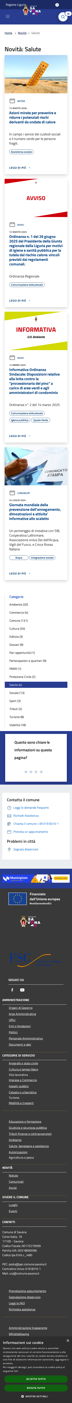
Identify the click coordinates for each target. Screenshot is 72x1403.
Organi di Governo (20, 1007)
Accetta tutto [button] (36, 1379)
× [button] (67, 1340)
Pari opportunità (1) (22, 652)
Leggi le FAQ (17, 1303)
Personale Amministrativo (26, 1038)
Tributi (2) (15, 709)
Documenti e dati (20, 1044)
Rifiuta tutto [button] (36, 1388)
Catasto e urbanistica (22, 1092)
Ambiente (15, 1140)
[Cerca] (64, 17)
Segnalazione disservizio (25, 1297)
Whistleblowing (19, 1334)
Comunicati (23, 493)
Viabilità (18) (17, 725)
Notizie (21, 101)
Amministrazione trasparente (28, 1328)
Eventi (13, 1211)
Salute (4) (15, 684)
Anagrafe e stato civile (23, 1063)
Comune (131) (18, 620)
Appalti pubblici (19, 1086)
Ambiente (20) (18, 604)
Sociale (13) (16, 693)
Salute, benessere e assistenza (29, 1146)
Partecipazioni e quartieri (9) (27, 660)
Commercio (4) (18, 612)
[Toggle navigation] (7, 16)
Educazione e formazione (25, 1121)
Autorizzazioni (18, 1152)
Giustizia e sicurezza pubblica (28, 1127)
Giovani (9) (16, 644)
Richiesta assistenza (22, 1309)
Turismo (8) (16, 717)
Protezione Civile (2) (22, 676)
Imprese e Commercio (23, 1080)
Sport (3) (15, 701)
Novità (22, 33)
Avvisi (20, 225)
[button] (36, 1396)
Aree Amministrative (22, 1014)
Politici (13, 1032)
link (16, 1371)
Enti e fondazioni (20, 1026)
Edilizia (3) (16, 636)
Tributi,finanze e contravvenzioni (30, 1133)
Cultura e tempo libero (23, 1069)
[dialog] (36, 1370)
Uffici (12, 1020)
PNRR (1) (15, 668)
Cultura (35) (17, 628)
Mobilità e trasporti (21, 1103)
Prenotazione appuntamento (27, 1291)
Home (8, 33)
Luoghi (13, 1205)
